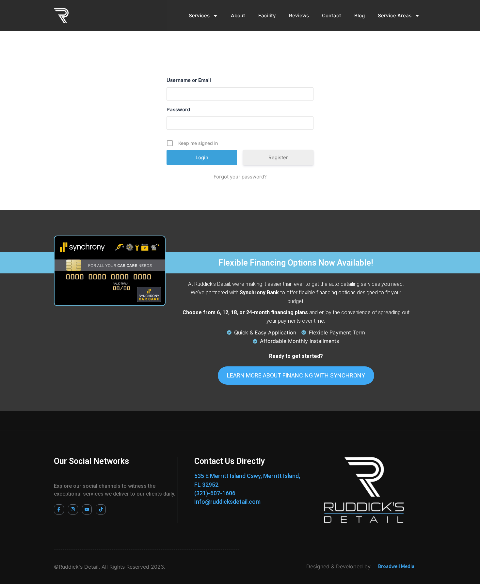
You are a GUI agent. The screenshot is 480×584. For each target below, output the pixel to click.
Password (178, 109)
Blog (359, 15)
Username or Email (189, 80)
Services (199, 15)
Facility (267, 15)
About (238, 15)
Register (278, 157)
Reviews (299, 15)
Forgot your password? (240, 177)
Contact (331, 15)
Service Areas (394, 15)
